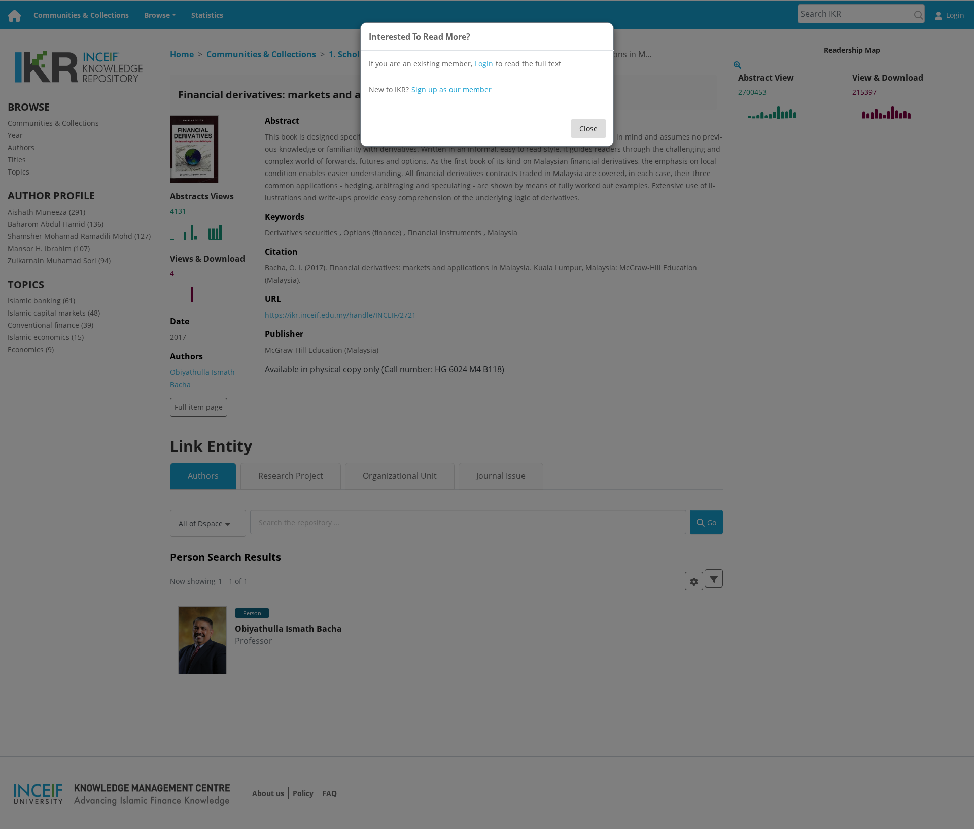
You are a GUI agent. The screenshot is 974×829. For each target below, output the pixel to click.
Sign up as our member (451, 89)
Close (588, 128)
